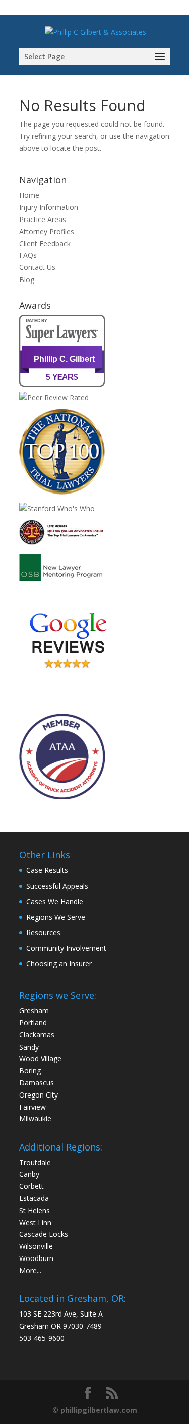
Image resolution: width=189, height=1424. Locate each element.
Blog (26, 279)
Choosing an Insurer (59, 963)
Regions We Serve (55, 917)
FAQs (28, 255)
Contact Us (37, 267)
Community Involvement (66, 948)
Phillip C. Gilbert (64, 359)
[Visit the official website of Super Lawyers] (64, 381)
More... (30, 1270)
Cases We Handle (54, 901)
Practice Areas (42, 219)
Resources (43, 932)
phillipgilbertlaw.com (98, 1410)
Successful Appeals (57, 886)
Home (29, 195)
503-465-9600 (42, 1338)
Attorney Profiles (46, 231)
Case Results (47, 870)
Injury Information (48, 207)
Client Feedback (45, 243)
